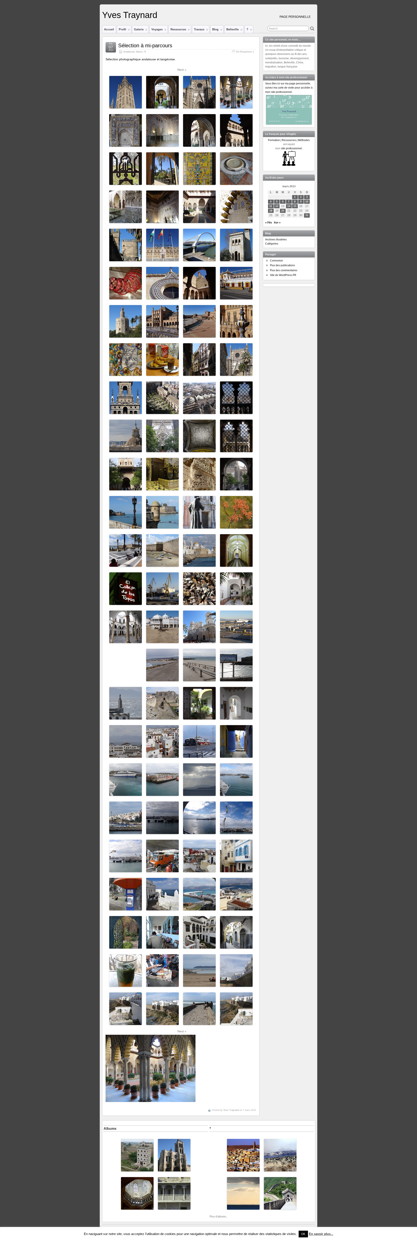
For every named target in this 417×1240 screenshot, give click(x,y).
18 (270, 210)
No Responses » (245, 51)
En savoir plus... (321, 1234)
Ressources (178, 29)
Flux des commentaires (283, 270)
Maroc (139, 51)
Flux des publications (282, 265)
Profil (122, 29)
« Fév (268, 222)
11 (270, 206)
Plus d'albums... (219, 1216)
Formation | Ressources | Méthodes (289, 140)
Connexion (276, 260)
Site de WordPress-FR (283, 275)
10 (306, 201)
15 (294, 206)
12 (276, 206)
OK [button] (303, 1234)
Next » (181, 69)
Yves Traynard (129, 15)
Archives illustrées (276, 239)
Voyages (157, 29)
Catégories (271, 243)
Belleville (232, 29)
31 (306, 215)
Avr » (277, 222)
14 (288, 206)
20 (282, 210)
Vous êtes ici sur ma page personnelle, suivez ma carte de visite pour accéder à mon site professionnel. (289, 87)
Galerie (139, 29)
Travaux (199, 29)
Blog (215, 29)
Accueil (109, 29)
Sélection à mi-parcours (145, 45)
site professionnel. (292, 148)
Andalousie (129, 51)
